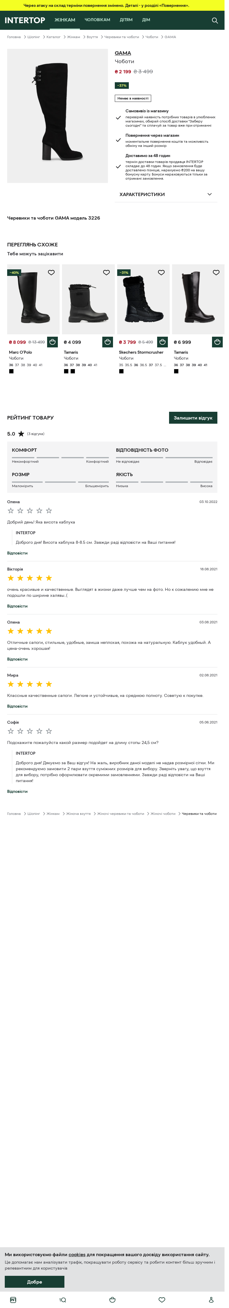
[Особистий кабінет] (211, 1300)
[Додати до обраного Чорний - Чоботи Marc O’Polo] (51, 273)
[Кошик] (112, 1300)
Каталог (54, 37)
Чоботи (152, 37)
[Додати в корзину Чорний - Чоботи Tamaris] (107, 342)
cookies (77, 1254)
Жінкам (73, 37)
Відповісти (17, 553)
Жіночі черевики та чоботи (120, 813)
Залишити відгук (193, 417)
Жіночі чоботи (163, 813)
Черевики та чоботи (121, 37)
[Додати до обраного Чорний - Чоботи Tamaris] (106, 273)
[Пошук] (215, 20)
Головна (14, 37)
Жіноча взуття (78, 813)
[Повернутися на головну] (25, 20)
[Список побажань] (162, 1300)
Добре (34, 1281)
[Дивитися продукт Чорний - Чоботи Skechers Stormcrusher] (143, 299)
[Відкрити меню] (63, 1300)
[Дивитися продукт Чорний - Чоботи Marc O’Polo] (33, 299)
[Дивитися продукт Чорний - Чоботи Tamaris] (88, 299)
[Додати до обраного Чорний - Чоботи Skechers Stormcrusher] (161, 273)
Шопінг (33, 37)
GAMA (170, 37)
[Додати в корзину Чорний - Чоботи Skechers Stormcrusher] (162, 342)
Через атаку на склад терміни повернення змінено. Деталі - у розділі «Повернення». (106, 5)
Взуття (92, 37)
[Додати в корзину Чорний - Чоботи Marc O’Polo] (52, 342)
